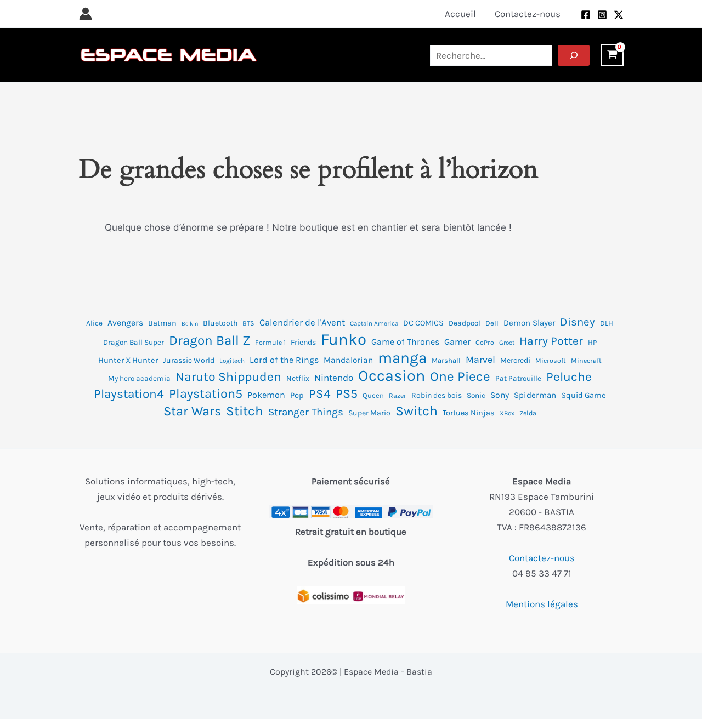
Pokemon (266, 395)
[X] (619, 15)
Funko (343, 339)
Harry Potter (551, 340)
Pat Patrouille (518, 378)
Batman (162, 323)
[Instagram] (602, 15)
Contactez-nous (542, 557)
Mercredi (515, 360)
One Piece (460, 376)
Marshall (446, 360)
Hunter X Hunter (128, 360)
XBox (507, 413)
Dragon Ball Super (133, 342)
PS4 (320, 393)
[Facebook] (586, 15)
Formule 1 (270, 342)
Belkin (190, 323)
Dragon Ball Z (209, 340)
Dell (492, 323)
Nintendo (333, 377)
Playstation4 (129, 393)
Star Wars (192, 411)
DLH (606, 323)
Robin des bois (436, 395)
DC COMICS (423, 323)
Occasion (391, 376)
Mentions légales (542, 603)
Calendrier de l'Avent (302, 322)
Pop (297, 395)
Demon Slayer (529, 323)
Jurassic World (188, 360)
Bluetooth (220, 323)
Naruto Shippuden (228, 376)
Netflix (297, 378)
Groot (506, 342)
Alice (94, 323)
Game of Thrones (405, 341)
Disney (577, 321)
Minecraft (586, 360)
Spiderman (535, 395)
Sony (499, 395)
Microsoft (550, 360)
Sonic (476, 395)
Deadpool (464, 323)
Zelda (527, 413)
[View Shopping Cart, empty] (612, 55)
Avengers (125, 323)
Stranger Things (305, 412)
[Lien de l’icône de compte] (85, 13)
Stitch (244, 411)
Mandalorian (348, 360)
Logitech (232, 360)
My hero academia (139, 378)
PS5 (347, 393)
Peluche (569, 376)
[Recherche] (574, 55)
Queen (373, 395)
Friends (303, 342)
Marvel (480, 359)
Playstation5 (205, 393)
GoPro (484, 342)
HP (592, 342)
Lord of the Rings (284, 360)
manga (402, 358)
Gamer (457, 341)
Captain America (374, 323)
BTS (248, 323)
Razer (397, 396)
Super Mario (369, 413)
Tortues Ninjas (469, 413)
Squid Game (583, 395)
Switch (416, 411)
